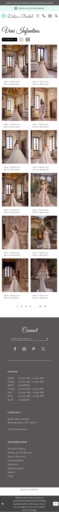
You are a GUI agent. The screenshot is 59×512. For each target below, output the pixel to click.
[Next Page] (45, 306)
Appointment (16, 468)
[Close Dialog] (3, 503)
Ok (55, 503)
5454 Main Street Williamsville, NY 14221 (22, 420)
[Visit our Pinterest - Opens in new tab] (33, 349)
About (11, 472)
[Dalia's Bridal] (17, 16)
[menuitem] (38, 15)
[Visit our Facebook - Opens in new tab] (15, 349)
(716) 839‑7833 (17, 429)
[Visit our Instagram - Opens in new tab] (24, 349)
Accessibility (16, 460)
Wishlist (13, 464)
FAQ (10, 476)
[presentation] (15, 61)
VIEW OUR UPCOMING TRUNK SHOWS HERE (29, 3)
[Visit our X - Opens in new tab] (43, 349)
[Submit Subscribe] (47, 339)
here (34, 510)
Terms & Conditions (20, 452)
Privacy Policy (17, 448)
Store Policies (16, 456)
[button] (38, 15)
